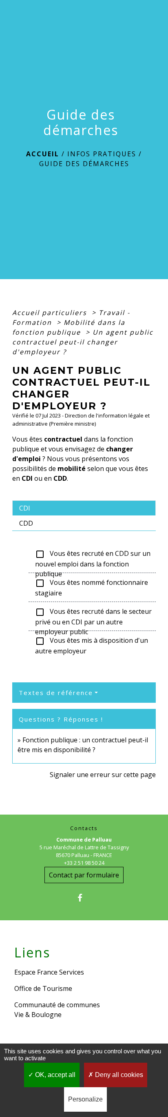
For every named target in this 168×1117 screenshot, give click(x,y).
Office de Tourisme (43, 988)
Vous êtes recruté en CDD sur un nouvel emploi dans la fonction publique (92, 558)
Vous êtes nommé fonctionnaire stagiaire (91, 587)
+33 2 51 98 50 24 (84, 862)
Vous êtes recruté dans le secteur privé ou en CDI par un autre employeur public (93, 616)
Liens (32, 952)
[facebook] (84, 897)
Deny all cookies (118, 1074)
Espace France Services (49, 972)
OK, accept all (54, 1074)
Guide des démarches (84, 163)
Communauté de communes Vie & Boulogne (57, 1009)
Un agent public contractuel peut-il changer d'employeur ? (82, 342)
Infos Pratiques (101, 153)
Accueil (42, 153)
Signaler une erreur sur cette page (103, 774)
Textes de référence (56, 692)
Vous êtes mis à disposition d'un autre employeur (91, 645)
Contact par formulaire (84, 875)
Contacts (84, 828)
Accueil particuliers (50, 312)
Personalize (85, 1099)
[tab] (84, 508)
